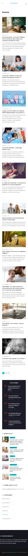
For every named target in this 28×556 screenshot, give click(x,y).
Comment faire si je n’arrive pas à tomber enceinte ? (15, 478)
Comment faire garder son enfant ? (13, 358)
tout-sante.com (20, 489)
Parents (12, 437)
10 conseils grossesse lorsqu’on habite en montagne (14, 405)
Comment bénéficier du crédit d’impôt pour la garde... (14, 388)
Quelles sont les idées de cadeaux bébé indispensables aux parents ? (13, 111)
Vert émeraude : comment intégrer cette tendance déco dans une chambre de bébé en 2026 (13, 38)
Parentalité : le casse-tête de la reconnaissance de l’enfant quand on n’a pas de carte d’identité (13, 288)
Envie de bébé (5, 503)
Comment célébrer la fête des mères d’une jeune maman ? (12, 76)
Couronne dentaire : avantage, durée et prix (12, 148)
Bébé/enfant (13, 447)
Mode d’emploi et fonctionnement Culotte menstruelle (13, 219)
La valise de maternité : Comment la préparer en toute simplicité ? (14, 184)
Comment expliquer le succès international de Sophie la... (15, 422)
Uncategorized (5, 518)
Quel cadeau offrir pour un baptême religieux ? (14, 252)
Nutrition (4, 510)
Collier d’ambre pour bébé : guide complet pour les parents (17, 451)
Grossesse (13, 474)
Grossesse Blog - (13, 552)
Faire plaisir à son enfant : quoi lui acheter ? (13, 324)
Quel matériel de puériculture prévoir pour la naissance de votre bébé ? (16, 469)
